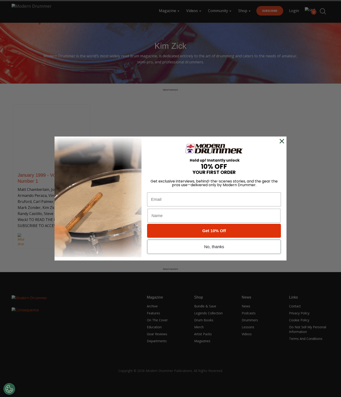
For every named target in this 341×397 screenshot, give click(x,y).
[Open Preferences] (9, 389)
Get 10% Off (214, 230)
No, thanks (214, 246)
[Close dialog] (282, 141)
